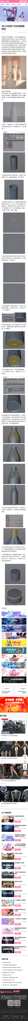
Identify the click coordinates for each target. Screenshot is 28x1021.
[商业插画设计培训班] (8, 865)
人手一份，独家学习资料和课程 (20, 819)
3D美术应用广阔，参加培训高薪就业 (9, 735)
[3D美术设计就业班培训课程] (8, 874)
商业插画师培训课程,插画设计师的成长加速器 (12, 982)
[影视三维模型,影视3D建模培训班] (8, 949)
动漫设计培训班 (18, 853)
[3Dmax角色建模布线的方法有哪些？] (14, 794)
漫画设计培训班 (18, 881)
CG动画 (13, 1018)
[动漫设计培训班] (8, 856)
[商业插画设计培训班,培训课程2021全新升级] (8, 837)
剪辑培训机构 (3, 1018)
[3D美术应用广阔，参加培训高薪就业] (14, 726)
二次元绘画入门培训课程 (20, 918)
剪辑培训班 (22, 1016)
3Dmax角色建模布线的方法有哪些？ (9, 803)
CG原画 (17, 1018)
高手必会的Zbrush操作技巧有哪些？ (9, 758)
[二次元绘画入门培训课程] (8, 921)
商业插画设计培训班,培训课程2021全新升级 (12, 967)
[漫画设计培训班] (8, 884)
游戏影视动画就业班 (19, 816)
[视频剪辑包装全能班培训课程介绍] (8, 828)
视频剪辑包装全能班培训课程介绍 (9, 965)
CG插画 (21, 1018)
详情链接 (2, 6)
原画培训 (13, 4)
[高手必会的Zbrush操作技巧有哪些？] (14, 749)
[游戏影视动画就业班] (8, 818)
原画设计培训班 (18, 890)
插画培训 (8, 4)
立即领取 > (18, 821)
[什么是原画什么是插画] (8, 902)
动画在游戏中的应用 (7, 975)
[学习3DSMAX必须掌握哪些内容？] (14, 771)
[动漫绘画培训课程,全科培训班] (8, 912)
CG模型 (8, 1018)
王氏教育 (11, 1015)
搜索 (26, 1)
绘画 (20, 1015)
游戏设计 (19, 4)
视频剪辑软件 (6, 1015)
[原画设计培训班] (8, 893)
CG (14, 1019)
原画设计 (16, 1015)
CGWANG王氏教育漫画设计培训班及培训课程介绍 (20, 846)
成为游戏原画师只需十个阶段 (9, 980)
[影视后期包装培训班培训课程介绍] (8, 930)
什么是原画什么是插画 (20, 900)
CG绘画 (25, 1018)
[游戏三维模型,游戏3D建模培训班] (8, 940)
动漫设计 (2, 4)
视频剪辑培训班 (16, 1016)
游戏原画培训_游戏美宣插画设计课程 (10, 977)
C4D (11, 1016)
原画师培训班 (6, 1016)
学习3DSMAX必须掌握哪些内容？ (9, 780)
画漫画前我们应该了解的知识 (9, 972)
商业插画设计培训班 (19, 862)
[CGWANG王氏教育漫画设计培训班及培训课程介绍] (8, 846)
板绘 (23, 1015)
